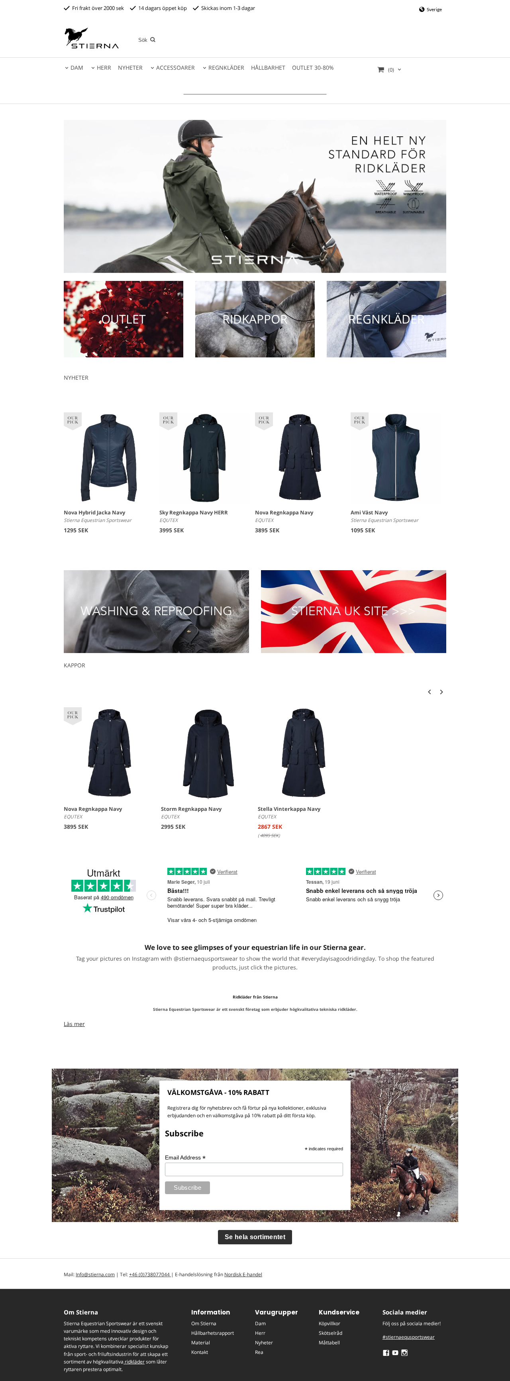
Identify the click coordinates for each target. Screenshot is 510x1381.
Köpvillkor (329, 1323)
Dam (260, 1323)
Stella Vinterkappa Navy (289, 808)
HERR (104, 67)
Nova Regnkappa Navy (284, 512)
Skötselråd (330, 1333)
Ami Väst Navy (369, 512)
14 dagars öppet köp (161, 8)
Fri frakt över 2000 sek (97, 8)
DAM (77, 67)
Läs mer (74, 1024)
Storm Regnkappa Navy (191, 808)
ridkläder (134, 1361)
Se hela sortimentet (255, 1237)
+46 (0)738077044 (150, 1274)
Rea (259, 1352)
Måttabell (329, 1342)
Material (200, 1342)
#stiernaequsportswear (408, 1337)
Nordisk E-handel (243, 1274)
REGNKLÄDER (226, 67)
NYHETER (130, 67)
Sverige (434, 9)
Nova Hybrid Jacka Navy (94, 512)
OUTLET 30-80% (313, 67)
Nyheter (264, 1342)
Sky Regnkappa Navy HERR (193, 512)
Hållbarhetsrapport (212, 1333)
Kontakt (199, 1352)
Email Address (185, 1157)
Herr (260, 1333)
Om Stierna (203, 1323)
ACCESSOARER (175, 67)
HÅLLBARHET (268, 67)
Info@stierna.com (95, 1274)
